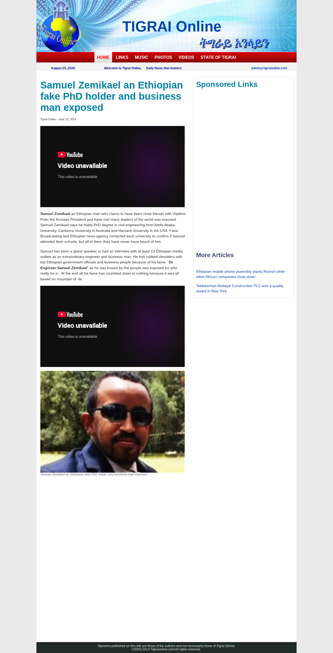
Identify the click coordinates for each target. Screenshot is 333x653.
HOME (103, 57)
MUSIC (141, 57)
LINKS (122, 57)
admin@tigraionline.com (269, 68)
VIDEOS (186, 57)
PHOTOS (163, 57)
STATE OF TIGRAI (218, 57)
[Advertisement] (79, 557)
